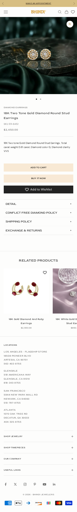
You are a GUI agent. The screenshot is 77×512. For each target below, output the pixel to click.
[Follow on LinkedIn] (54, 484)
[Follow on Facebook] (5, 484)
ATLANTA (10, 409)
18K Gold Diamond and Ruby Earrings (26, 321)
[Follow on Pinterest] (35, 484)
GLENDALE (11, 370)
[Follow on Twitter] (15, 484)
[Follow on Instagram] (25, 484)
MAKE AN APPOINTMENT (38, 3)
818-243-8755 (12, 382)
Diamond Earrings (16, 107)
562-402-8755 (12, 363)
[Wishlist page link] (73, 12)
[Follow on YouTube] (44, 484)
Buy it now (38, 178)
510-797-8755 (12, 402)
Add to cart (38, 167)
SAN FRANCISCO (14, 390)
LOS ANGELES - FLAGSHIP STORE (25, 351)
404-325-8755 (12, 421)
